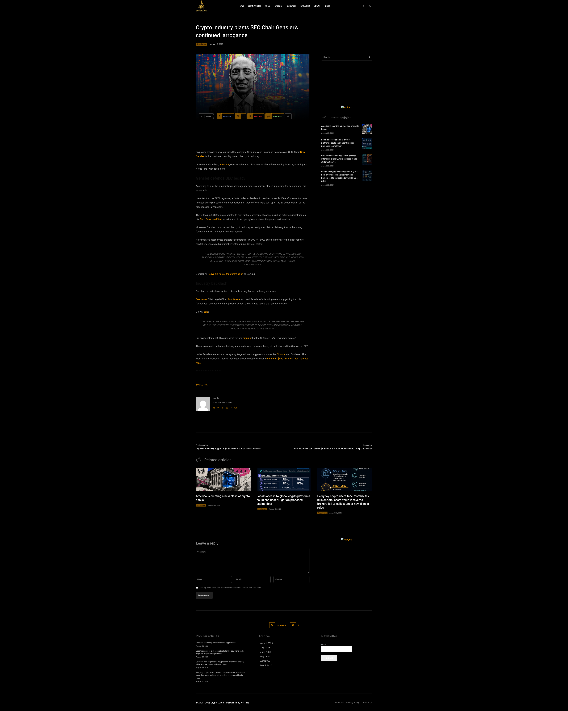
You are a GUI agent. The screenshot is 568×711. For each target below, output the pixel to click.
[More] (288, 116)
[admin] (203, 404)
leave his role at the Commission (226, 274)
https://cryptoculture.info (222, 402)
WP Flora (245, 702)
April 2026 (265, 661)
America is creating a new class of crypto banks (223, 498)
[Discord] (218, 407)
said (206, 312)
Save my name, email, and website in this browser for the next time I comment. (230, 587)
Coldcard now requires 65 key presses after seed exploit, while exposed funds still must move (339, 159)
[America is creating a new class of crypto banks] (367, 129)
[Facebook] (223, 407)
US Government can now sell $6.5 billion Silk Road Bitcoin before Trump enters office (333, 448)
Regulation (201, 44)
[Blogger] (214, 407)
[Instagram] (363, 6)
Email (324, 644)
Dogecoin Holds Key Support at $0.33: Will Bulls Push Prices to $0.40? (228, 448)
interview (224, 164)
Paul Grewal (234, 299)
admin (216, 398)
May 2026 (265, 656)
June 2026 (265, 652)
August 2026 (266, 643)
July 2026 (265, 647)
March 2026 (266, 665)
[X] (369, 6)
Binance (281, 354)
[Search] (369, 57)
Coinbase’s (201, 299)
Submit (329, 658)
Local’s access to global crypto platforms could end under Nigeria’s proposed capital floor (337, 143)
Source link (202, 384)
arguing (247, 338)
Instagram (281, 625)
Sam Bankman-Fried (211, 219)
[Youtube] (235, 407)
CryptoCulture (217, 702)
